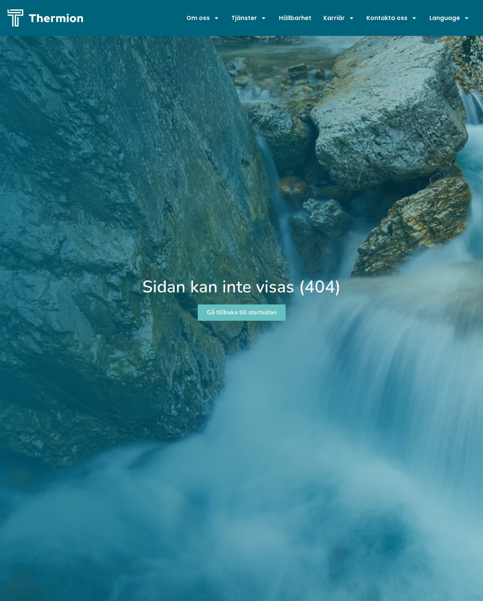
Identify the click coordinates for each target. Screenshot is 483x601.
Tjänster (244, 18)
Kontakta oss (387, 18)
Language (444, 18)
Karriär (334, 18)
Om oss (198, 18)
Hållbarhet (295, 18)
